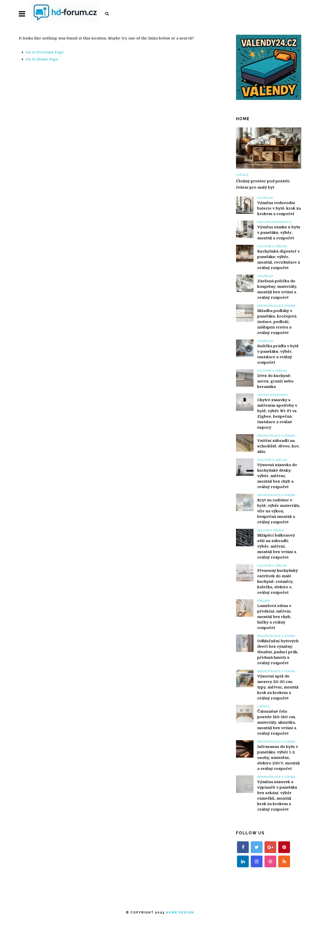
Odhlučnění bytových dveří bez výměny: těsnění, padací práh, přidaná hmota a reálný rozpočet (277, 652)
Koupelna (265, 198)
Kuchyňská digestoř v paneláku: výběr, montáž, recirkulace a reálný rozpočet (278, 259)
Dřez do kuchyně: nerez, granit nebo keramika (275, 381)
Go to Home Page (42, 59)
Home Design (180, 912)
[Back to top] (306, 917)
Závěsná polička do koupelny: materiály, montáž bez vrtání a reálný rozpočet (277, 289)
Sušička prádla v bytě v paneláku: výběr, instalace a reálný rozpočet (278, 354)
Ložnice (242, 175)
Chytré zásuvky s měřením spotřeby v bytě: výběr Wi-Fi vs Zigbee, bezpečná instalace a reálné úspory (277, 414)
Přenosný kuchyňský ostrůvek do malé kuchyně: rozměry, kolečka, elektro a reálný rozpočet (277, 581)
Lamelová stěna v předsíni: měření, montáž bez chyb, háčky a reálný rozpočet (274, 617)
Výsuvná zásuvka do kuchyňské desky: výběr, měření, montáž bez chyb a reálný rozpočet (277, 476)
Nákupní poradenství (274, 222)
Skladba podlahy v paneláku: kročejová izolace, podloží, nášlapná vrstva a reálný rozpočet (276, 322)
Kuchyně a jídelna (272, 246)
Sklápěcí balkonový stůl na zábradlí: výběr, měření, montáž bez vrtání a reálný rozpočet (276, 546)
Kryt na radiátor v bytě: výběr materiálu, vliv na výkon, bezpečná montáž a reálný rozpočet (278, 511)
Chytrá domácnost (272, 395)
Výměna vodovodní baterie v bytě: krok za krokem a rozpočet (279, 208)
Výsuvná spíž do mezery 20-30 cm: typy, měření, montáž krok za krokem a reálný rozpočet (277, 687)
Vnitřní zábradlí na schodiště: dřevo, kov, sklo (278, 446)
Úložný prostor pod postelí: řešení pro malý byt (263, 184)
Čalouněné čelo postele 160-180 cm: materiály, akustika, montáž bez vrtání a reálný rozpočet (276, 722)
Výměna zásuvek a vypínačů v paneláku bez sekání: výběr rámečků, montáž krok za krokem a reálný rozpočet (277, 796)
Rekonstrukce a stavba (276, 306)
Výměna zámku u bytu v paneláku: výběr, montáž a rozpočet (278, 232)
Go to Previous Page (45, 52)
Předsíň (263, 601)
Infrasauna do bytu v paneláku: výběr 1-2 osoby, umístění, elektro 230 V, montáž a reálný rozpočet (278, 757)
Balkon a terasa (270, 530)
